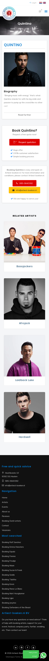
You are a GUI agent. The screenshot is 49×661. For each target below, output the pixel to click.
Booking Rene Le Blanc (12, 589)
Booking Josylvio (9, 603)
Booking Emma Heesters (13, 547)
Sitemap (9, 656)
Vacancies (6, 530)
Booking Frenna (8, 556)
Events (5, 507)
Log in (33, 3)
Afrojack (24, 323)
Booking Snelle (8, 575)
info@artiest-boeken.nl (15, 485)
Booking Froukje (9, 561)
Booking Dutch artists (11, 521)
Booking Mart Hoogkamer (13, 593)
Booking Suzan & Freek (12, 570)
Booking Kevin (8, 584)
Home (12, 28)
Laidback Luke (24, 380)
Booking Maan (8, 565)
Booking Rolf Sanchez (11, 542)
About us (6, 511)
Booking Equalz (8, 551)
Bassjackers (24, 266)
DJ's (27, 28)
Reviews (6, 516)
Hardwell (24, 437)
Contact (5, 525)
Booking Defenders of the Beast (16, 607)
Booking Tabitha (9, 579)
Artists (20, 28)
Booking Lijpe (8, 598)
